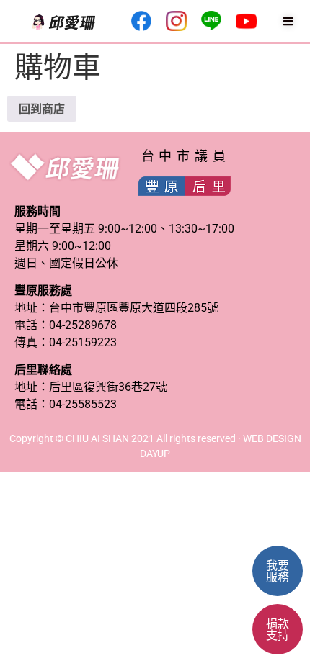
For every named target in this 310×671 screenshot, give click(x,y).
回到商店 (42, 109)
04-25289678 (83, 325)
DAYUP (155, 453)
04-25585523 (83, 404)
